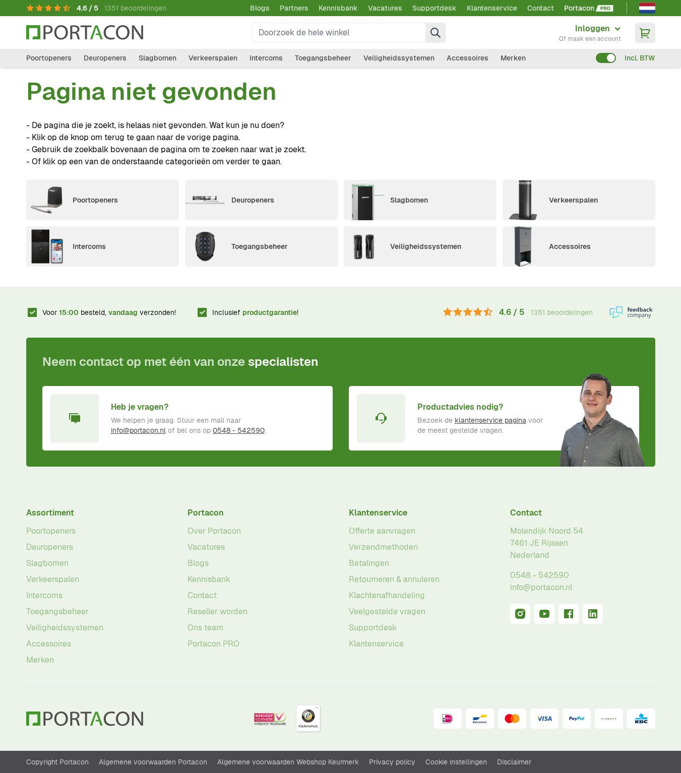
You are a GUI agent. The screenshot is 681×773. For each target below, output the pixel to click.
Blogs (260, 8)
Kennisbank (338, 8)
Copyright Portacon (57, 761)
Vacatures (385, 8)
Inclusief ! (255, 312)
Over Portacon (214, 531)
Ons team (205, 627)
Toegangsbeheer (323, 57)
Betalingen (369, 563)
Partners (294, 8)
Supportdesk (434, 8)
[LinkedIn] (593, 614)
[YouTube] (544, 614)
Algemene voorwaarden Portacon (153, 761)
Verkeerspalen (213, 57)
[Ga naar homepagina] (84, 32)
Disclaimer (514, 761)
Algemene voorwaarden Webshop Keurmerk (288, 761)
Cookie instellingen (456, 761)
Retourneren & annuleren (394, 579)
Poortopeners (49, 57)
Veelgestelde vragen (387, 611)
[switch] (606, 58)
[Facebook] (569, 614)
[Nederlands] (647, 8)
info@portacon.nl (138, 430)
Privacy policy (392, 761)
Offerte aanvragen (382, 531)
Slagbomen (157, 57)
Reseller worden (217, 611)
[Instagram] (520, 614)
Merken (513, 57)
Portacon (206, 512)
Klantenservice (492, 8)
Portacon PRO (213, 643)
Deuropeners (105, 57)
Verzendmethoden (383, 547)
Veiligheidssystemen (399, 57)
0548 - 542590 (239, 430)
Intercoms (266, 57)
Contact (540, 8)
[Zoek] (435, 33)
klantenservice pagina (490, 420)
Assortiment (50, 512)
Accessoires (467, 57)
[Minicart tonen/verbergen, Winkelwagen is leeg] (645, 33)
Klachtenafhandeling (387, 595)
